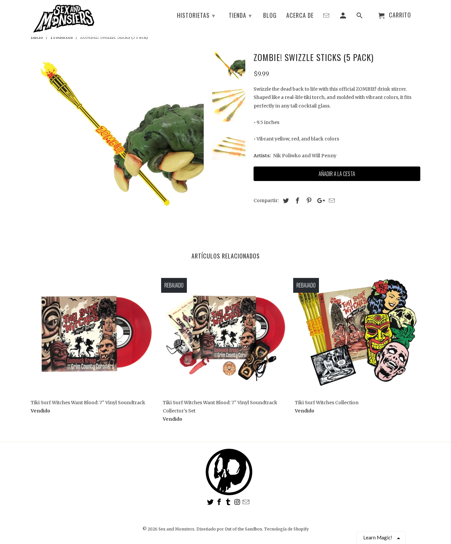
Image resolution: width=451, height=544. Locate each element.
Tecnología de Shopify (286, 529)
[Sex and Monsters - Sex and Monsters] (117, 135)
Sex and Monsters (176, 529)
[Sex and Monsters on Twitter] (211, 502)
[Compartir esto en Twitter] (285, 200)
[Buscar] (360, 16)
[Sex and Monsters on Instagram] (238, 502)
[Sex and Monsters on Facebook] (220, 502)
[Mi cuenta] (343, 16)
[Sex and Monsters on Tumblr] (229, 502)
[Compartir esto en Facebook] (296, 200)
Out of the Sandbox (243, 529)
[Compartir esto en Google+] (319, 200)
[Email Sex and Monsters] (247, 502)
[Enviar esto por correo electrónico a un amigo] (331, 200)
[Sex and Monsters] (64, 18)
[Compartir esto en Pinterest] (308, 200)
